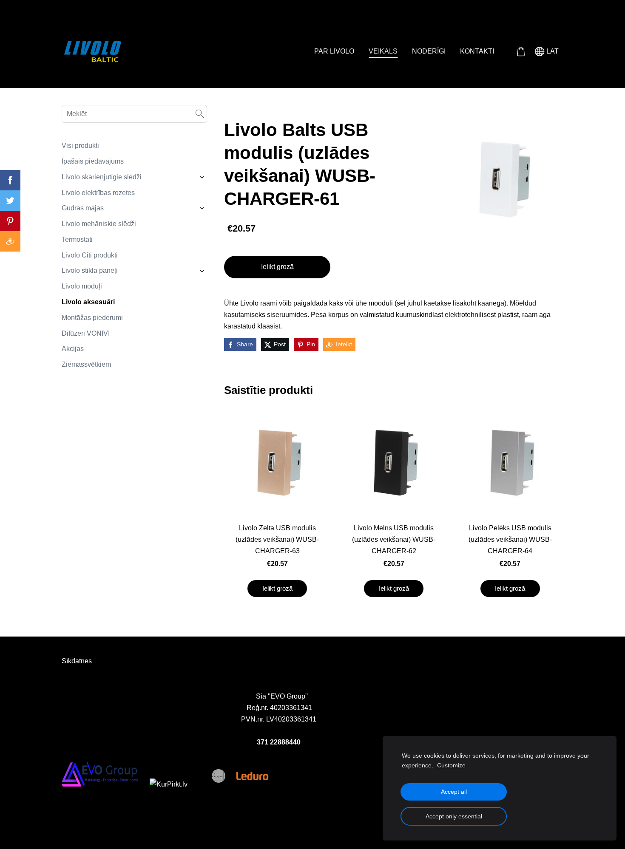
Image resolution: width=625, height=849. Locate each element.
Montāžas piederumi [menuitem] (92, 317)
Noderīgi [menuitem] (429, 51)
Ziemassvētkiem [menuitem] (86, 364)
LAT (552, 51)
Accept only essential (454, 816)
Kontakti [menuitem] (477, 51)
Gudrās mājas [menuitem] (83, 208)
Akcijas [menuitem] (73, 348)
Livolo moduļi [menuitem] (82, 286)
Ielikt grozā (277, 266)
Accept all (454, 791)
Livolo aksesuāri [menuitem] (88, 302)
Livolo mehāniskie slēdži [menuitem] (99, 223)
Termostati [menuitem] (77, 239)
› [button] (203, 177)
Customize (451, 765)
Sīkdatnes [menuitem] (77, 661)
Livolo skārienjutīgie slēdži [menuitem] (102, 177)
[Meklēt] (200, 113)
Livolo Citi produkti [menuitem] (90, 255)
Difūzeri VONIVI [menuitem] (86, 333)
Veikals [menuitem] (383, 51)
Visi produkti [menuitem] (80, 145)
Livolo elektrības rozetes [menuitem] (98, 192)
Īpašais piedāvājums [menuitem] (93, 161)
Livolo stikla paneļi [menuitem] (90, 270)
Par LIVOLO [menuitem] (334, 51)
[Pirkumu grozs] (520, 51)
